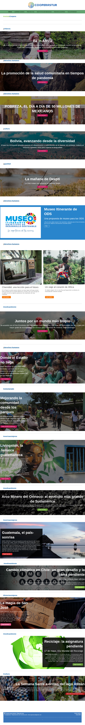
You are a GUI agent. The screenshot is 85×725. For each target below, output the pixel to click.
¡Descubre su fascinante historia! (75, 693)
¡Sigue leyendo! (5, 624)
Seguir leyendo (5, 478)
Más (46, 226)
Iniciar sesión (77, 713)
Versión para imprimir (11, 713)
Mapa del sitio (20, 713)
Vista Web (78, 714)
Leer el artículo (42, 50)
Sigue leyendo (79, 587)
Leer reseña (6, 297)
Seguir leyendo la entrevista (8, 426)
